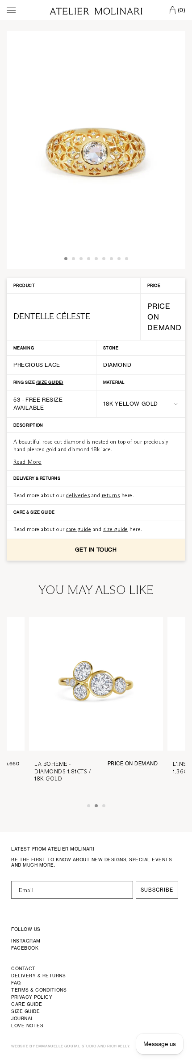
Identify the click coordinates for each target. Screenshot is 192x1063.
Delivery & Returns (38, 975)
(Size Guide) (49, 382)
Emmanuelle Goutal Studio (66, 1046)
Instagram (26, 940)
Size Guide (25, 1011)
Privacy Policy (31, 997)
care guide (78, 529)
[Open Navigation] (11, 10)
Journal (22, 1018)
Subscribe (157, 890)
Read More (27, 461)
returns (111, 495)
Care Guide (26, 1004)
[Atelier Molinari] (96, 10)
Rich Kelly (118, 1046)
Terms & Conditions (39, 989)
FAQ (16, 982)
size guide (115, 529)
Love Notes (27, 1025)
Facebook (24, 948)
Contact (23, 968)
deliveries (78, 495)
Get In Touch (96, 549)
